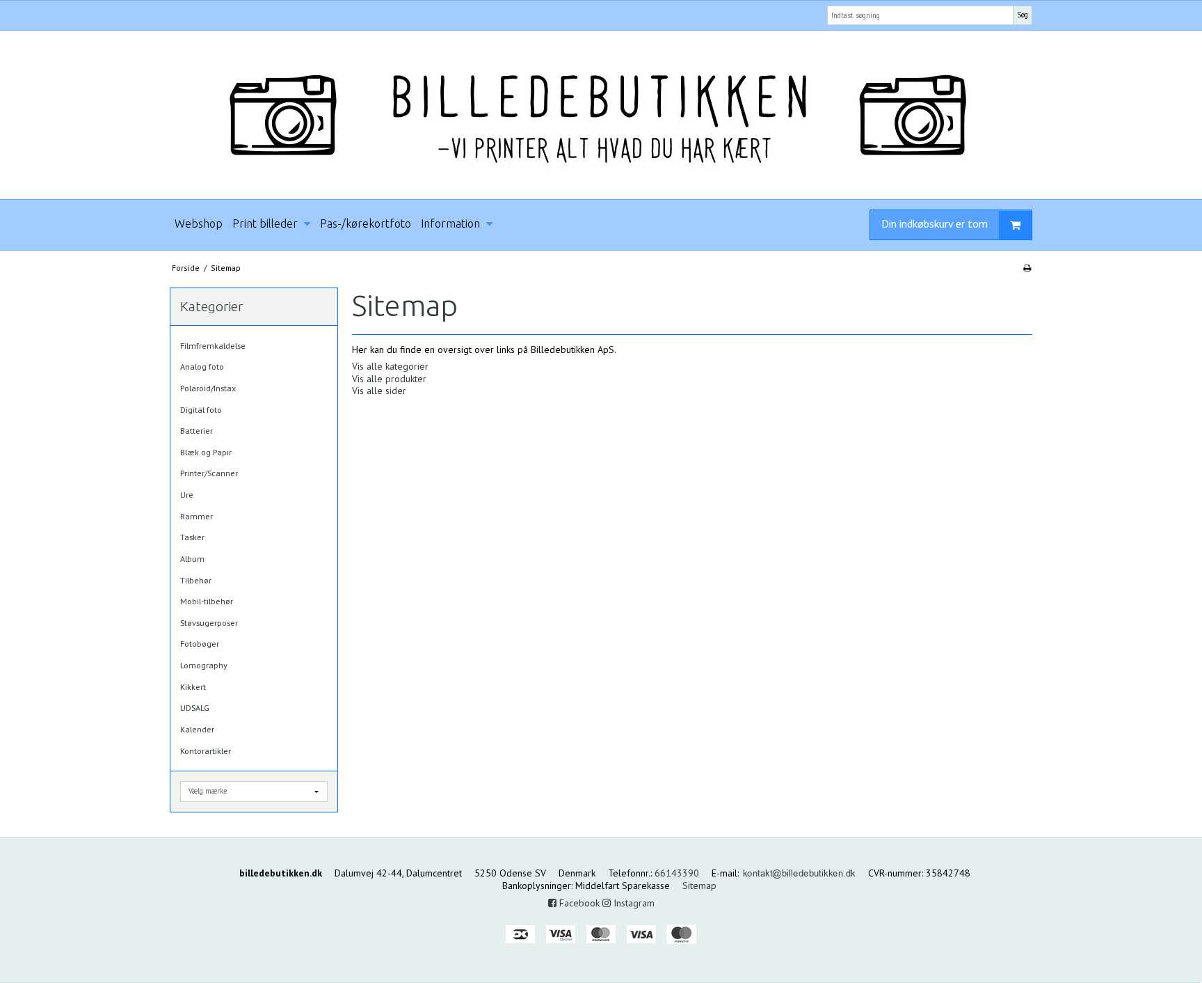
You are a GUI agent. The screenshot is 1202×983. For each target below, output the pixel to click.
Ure (186, 494)
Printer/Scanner (209, 473)
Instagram (633, 903)
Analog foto (202, 366)
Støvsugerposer (209, 623)
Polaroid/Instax (208, 388)
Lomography (203, 665)
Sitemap (699, 885)
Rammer (196, 516)
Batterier (196, 430)
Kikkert (193, 687)
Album (192, 558)
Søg (1022, 14)
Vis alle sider (379, 390)
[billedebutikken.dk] (601, 114)
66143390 (677, 873)
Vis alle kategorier (390, 366)
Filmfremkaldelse (213, 345)
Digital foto (201, 409)
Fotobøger (199, 643)
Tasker (192, 537)
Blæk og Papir (206, 452)
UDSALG (194, 707)
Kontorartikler (205, 751)
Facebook (578, 903)
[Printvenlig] (1027, 267)
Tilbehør (195, 580)
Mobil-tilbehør (206, 601)
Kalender (197, 729)
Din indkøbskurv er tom (934, 223)
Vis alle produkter (389, 378)
